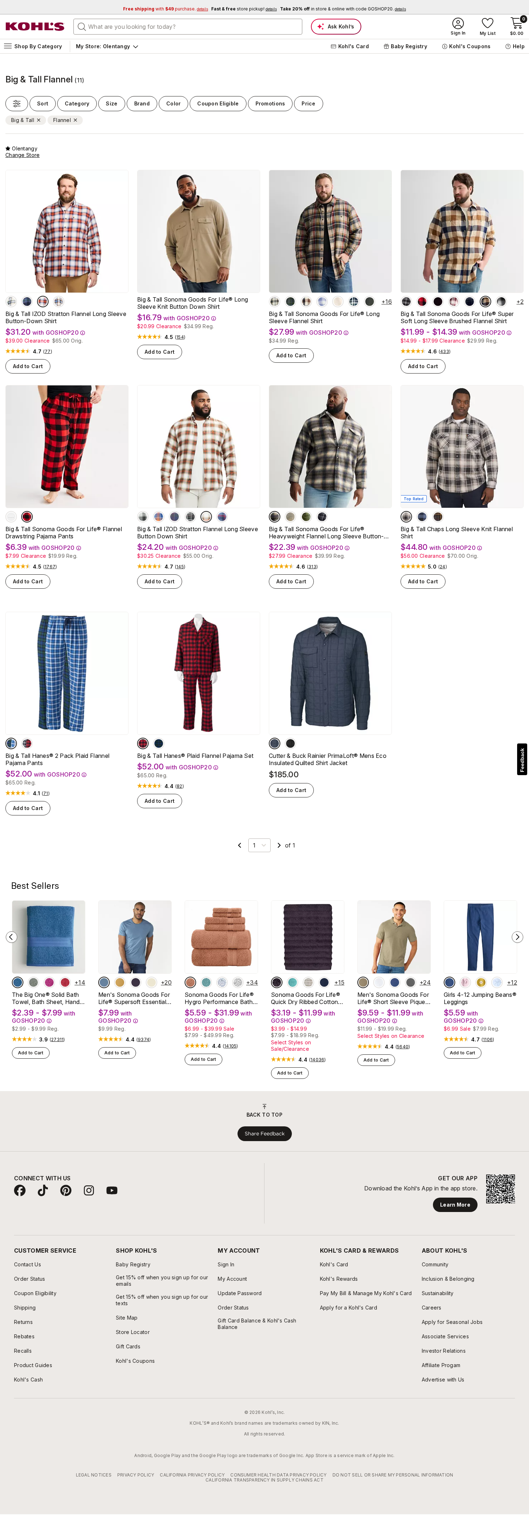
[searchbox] (187, 27)
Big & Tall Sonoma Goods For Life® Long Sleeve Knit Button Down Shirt (192, 303)
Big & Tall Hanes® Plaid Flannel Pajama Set (195, 755)
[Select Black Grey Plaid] (322, 517)
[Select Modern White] (379, 982)
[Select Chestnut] (438, 517)
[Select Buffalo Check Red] (422, 301)
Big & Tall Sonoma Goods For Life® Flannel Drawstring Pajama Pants (63, 532)
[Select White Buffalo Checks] (11, 517)
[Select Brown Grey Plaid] (501, 301)
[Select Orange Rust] (43, 301)
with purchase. (165, 9)
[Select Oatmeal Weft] (308, 982)
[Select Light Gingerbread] (206, 517)
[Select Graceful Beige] (151, 982)
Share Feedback (265, 1133)
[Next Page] (279, 845)
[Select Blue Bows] (497, 982)
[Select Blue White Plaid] (322, 301)
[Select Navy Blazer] (27, 301)
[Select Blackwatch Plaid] (158, 743)
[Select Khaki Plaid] (290, 517)
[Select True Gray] (11, 301)
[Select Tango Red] (65, 982)
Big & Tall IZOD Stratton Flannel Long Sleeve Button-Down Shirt (65, 317)
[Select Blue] (17, 982)
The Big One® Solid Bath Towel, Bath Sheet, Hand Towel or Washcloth (46, 998)
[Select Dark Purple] (135, 982)
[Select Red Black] (143, 743)
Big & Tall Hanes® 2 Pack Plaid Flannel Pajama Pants (57, 759)
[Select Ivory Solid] (338, 301)
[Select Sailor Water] (395, 982)
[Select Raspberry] (49, 982)
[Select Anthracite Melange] (274, 743)
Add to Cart (28, 366)
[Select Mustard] (120, 982)
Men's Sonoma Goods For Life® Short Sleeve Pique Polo (393, 998)
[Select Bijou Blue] (222, 517)
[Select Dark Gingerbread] (158, 517)
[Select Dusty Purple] (276, 982)
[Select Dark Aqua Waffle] (206, 982)
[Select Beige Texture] (363, 982)
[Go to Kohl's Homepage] (35, 26)
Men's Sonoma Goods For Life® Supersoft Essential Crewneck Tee (134, 998)
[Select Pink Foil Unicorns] (465, 982)
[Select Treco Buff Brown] (306, 301)
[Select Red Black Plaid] (27, 743)
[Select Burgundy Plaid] (454, 301)
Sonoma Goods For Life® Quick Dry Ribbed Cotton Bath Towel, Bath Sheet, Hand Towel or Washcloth (306, 998)
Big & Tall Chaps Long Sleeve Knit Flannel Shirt (457, 532)
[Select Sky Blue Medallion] (222, 982)
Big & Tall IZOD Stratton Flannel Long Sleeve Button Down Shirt (197, 532)
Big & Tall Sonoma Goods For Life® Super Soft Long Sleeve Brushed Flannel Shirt (457, 317)
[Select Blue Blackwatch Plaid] (11, 743)
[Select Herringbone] (274, 517)
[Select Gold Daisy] (481, 982)
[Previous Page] (239, 845)
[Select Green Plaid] (306, 517)
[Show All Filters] (16, 103)
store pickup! (244, 9)
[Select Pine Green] (369, 301)
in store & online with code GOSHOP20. (343, 9)
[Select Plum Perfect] (174, 517)
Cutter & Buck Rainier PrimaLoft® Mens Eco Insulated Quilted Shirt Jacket (327, 759)
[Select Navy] (324, 982)
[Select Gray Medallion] (238, 982)
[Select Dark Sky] (104, 982)
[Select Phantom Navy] (354, 301)
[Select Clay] (190, 982)
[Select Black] (190, 517)
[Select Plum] (438, 301)
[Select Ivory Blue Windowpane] (274, 301)
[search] (82, 26)
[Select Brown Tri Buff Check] (485, 301)
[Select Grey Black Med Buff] (406, 301)
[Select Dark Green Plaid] (290, 301)
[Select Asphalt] (143, 517)
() (47, 351)
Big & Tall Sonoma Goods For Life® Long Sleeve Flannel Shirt (324, 317)
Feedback (522, 760)
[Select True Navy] (58, 301)
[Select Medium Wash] (449, 982)
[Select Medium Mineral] (410, 982)
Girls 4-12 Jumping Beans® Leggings (480, 998)
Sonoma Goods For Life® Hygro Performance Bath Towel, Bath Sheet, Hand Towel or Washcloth (219, 998)
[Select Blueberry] (422, 517)
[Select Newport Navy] (406, 517)
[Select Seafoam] (292, 982)
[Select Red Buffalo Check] (27, 517)
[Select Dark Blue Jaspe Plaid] (469, 301)
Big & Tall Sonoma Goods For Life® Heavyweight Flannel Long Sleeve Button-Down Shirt (326, 532)
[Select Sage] (33, 982)
